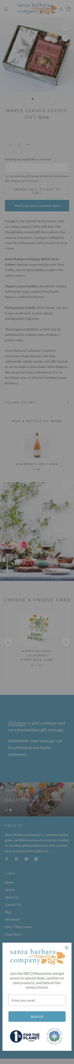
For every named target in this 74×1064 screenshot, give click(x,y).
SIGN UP (37, 1016)
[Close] (67, 948)
